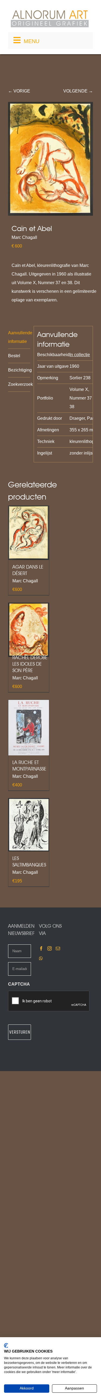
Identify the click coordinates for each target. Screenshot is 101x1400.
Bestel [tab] (14, 355)
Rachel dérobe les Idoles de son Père (29, 664)
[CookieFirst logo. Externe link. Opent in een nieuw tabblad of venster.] (6, 1345)
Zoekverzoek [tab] (19, 384)
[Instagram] (49, 948)
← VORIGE (19, 91)
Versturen (19, 1032)
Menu (31, 41)
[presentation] (49, 1001)
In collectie (79, 354)
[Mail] (58, 948)
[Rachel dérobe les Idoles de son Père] (28, 630)
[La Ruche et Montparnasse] (28, 727)
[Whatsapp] (41, 958)
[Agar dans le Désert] (28, 533)
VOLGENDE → (78, 91)
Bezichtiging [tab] (19, 370)
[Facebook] (41, 948)
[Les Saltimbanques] (28, 824)
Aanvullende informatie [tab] (19, 337)
